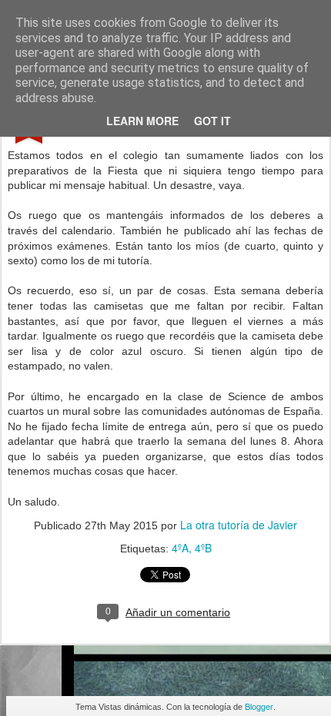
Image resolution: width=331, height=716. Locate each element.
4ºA (180, 547)
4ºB (203, 547)
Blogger (259, 706)
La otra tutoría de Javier (238, 524)
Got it (212, 120)
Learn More (142, 120)
